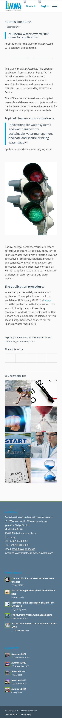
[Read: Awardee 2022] (7, 664)
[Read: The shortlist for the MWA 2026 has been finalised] (7, 579)
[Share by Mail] (41, 358)
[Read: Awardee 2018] (7, 681)
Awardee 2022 (18, 662)
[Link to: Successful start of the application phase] (44, 419)
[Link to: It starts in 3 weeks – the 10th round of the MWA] (44, 445)
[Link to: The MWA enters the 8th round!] (18, 393)
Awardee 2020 (18, 671)
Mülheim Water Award (40, 337)
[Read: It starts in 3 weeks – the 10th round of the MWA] (7, 624)
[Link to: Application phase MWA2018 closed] (18, 470)
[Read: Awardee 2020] (7, 672)
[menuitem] (53, 6)
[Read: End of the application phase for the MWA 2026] (7, 591)
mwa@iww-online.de (23, 549)
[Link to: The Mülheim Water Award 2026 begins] (18, 445)
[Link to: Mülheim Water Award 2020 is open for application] (18, 419)
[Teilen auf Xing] (52, 358)
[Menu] (53, 6)
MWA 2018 (10, 341)
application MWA (19, 337)
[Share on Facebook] (10, 358)
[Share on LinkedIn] (31, 358)
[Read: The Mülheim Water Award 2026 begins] (7, 616)
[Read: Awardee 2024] (7, 655)
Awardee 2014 (18, 688)
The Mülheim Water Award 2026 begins (31, 614)
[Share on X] (20, 358)
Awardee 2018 (18, 680)
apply (48, 300)
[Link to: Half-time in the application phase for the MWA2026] (44, 470)
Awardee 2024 (18, 654)
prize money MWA (25, 341)
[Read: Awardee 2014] (7, 690)
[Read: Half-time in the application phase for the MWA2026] (7, 604)
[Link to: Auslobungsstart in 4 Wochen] (44, 393)
